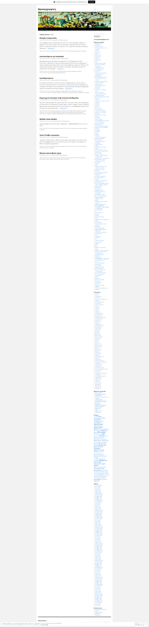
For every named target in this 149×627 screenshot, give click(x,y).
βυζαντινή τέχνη (58, 51)
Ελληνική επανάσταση (55, 72)
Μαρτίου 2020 (98, 525)
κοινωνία (80, 91)
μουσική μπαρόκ (104, 470)
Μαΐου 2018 (97, 556)
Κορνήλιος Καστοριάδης (99, 437)
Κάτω (96, 244)
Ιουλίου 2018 (97, 553)
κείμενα (97, 381)
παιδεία (96, 297)
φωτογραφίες (98, 313)
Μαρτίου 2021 (98, 508)
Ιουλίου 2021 (97, 503)
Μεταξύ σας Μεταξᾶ (99, 279)
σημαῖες (96, 276)
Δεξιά (96, 332)
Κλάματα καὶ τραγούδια (100, 247)
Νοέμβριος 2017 (98, 564)
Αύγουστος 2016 (98, 585)
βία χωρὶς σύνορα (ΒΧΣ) (100, 176)
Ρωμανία (58, 157)
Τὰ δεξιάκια (97, 281)
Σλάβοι (74, 110)
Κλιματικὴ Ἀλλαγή (99, 181)
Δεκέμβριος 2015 (98, 596)
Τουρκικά (97, 128)
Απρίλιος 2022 (98, 490)
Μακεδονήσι (97, 226)
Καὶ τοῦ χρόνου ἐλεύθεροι (100, 114)
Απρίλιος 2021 (98, 507)
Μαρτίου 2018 (98, 559)
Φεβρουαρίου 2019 (99, 543)
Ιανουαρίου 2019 (98, 545)
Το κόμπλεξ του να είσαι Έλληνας (102, 158)
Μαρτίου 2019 (98, 542)
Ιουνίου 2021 (97, 504)
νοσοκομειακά (98, 236)
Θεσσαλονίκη (98, 336)
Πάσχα (99, 442)
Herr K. (96, 409)
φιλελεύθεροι (98, 314)
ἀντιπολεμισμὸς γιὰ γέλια (100, 149)
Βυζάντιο (97, 429)
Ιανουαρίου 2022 (98, 495)
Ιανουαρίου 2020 (98, 528)
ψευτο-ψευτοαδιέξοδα (99, 262)
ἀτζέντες (97, 106)
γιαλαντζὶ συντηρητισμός (100, 137)
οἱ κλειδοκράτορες (99, 209)
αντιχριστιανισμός (97, 453)
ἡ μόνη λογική (98, 54)
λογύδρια (97, 88)
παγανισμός (101, 473)
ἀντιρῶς (96, 133)
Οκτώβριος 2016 (98, 582)
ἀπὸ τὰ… (97, 165)
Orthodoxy (54, 113)
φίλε (96, 235)
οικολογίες (97, 387)
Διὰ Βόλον (97, 113)
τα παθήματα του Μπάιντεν (101, 232)
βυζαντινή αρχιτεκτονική (100, 369)
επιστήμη (97, 374)
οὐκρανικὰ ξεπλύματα (100, 169)
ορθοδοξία (49, 113)
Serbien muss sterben (48, 119)
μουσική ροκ (96, 471)
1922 (96, 61)
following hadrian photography (101, 401)
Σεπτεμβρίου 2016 (99, 584)
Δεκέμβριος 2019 (98, 529)
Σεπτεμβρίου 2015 (99, 601)
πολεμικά (97, 57)
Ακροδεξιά (58, 91)
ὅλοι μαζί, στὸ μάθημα (100, 285)
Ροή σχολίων (97, 613)
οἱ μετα (96, 248)
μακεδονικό (81, 92)
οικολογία (97, 385)
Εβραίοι (96, 334)
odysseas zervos (98, 412)
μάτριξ (96, 53)
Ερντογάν (96, 434)
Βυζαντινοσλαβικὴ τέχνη (50, 153)
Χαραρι (96, 99)
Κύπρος (105, 439)
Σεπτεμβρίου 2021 (99, 500)
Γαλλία (102, 429)
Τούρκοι (68, 71)
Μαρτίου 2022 (98, 492)
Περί (46, 29)
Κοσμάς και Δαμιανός (75, 51)
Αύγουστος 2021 (98, 501)
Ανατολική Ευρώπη (56, 112)
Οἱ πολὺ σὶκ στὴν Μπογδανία (101, 288)
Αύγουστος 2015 (98, 602)
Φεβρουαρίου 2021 (99, 510)
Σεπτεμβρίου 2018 (99, 550)
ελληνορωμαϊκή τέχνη (99, 376)
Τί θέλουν (97, 116)
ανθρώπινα (97, 366)
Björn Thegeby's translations (100, 394)
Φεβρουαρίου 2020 (99, 527)
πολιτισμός (97, 278)
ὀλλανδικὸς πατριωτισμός (100, 272)
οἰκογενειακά (98, 56)
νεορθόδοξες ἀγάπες (99, 67)
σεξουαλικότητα (98, 304)
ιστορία (61, 128)
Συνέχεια (51, 48)
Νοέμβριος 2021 (98, 497)
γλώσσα (97, 371)
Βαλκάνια (83, 157)
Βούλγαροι (55, 71)
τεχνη (96, 310)
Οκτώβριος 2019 (98, 532)
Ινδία (96, 341)
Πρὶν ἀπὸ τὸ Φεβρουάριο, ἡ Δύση (102, 96)
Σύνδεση (97, 610)
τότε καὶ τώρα (98, 107)
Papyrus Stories (98, 404)
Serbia (80, 113)
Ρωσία (72, 91)
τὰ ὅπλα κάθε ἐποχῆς (99, 228)
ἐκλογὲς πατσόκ (98, 242)
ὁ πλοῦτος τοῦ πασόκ (99, 240)
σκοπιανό (49, 92)
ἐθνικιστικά (97, 130)
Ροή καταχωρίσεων (99, 612)
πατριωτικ (97, 135)
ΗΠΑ (103, 434)
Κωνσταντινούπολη (99, 439)
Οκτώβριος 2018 (98, 549)
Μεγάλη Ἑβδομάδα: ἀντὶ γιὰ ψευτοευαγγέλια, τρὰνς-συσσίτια (101, 78)
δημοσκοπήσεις (98, 75)
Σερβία (70, 112)
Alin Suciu (97, 398)
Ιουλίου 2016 (97, 587)
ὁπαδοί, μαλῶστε (98, 154)
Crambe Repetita (98, 395)
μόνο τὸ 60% (97, 131)
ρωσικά (96, 163)
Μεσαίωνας (97, 345)
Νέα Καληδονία (98, 282)
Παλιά (96, 218)
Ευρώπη (100, 434)
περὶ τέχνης (97, 52)
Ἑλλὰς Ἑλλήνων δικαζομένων (101, 172)
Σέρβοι (52, 51)
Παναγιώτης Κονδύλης (100, 443)
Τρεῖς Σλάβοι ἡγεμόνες (49, 135)
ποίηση (96, 300)
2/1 (95, 211)
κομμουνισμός (97, 467)
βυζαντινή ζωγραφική (58, 159)
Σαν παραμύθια (98, 356)
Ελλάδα (61, 71)
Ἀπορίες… (97, 145)
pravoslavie (67, 113)
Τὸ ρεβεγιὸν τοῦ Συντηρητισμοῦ (102, 219)
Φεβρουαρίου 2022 (99, 493)
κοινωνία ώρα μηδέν (99, 464)
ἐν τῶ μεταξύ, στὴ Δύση (100, 110)
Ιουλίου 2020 (97, 520)
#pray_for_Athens (98, 186)
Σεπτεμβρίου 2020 (99, 517)
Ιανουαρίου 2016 (98, 595)
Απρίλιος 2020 (98, 524)
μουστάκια (97, 283)
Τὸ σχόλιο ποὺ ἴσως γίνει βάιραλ (102, 250)
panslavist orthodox (61, 113)
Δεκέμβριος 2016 (98, 580)
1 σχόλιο (84, 113)
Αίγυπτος (97, 321)
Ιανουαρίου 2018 (98, 562)
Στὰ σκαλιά (97, 60)
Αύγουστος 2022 (98, 485)
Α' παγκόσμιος (74, 128)
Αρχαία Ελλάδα (98, 426)
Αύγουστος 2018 (98, 552)
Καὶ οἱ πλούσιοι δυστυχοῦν (100, 195)
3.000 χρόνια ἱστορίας (99, 95)
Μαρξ (101, 440)
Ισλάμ (96, 339)
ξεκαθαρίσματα (46, 78)
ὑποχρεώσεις (97, 255)
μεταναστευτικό (99, 468)
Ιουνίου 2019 (97, 538)
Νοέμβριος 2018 (98, 548)
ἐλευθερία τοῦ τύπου (99, 68)
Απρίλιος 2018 (98, 557)
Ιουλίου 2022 (97, 486)
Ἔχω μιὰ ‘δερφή (98, 119)
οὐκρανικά (97, 170)
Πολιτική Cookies (44, 624)
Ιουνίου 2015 (97, 605)
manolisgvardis (98, 408)
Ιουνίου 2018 (97, 555)
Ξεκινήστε (91, 1)
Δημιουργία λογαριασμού (100, 609)
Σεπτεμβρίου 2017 (99, 567)
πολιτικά (97, 303)
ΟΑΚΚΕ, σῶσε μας (99, 144)
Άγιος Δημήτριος (83, 146)
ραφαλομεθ (97, 187)
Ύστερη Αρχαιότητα (99, 317)
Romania (73, 113)
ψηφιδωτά (96, 481)
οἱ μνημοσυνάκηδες (99, 173)
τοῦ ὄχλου (97, 103)
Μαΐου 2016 (97, 589)
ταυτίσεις (97, 50)
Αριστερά (53, 91)
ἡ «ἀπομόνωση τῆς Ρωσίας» (100, 147)
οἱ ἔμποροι (97, 289)
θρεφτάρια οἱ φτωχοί (99, 254)
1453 (96, 293)
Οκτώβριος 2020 (98, 515)
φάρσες (96, 200)
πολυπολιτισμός (98, 302)
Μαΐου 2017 (97, 573)
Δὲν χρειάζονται (98, 265)
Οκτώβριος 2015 (98, 599)
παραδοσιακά (98, 264)
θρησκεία (84, 110)
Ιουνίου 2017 (97, 571)
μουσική (96, 384)
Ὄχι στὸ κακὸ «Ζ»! (99, 109)
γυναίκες (97, 370)
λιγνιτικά (97, 71)
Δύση (96, 331)
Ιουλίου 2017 (97, 570)
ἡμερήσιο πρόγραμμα (99, 138)
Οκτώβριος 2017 (98, 566)
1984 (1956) (97, 174)
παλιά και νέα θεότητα (56, 110)
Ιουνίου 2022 (97, 488)
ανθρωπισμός (98, 364)
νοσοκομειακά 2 (98, 233)
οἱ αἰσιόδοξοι (97, 142)
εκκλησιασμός (43, 113)
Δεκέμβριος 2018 (98, 546)
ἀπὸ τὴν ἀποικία (98, 70)
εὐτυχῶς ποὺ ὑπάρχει (99, 216)
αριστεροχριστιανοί (73, 92)
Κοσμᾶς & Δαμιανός (48, 38)
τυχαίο (96, 307)
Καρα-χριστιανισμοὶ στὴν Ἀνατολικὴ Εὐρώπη (59, 98)
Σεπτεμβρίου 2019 (99, 534)
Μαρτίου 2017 (98, 575)
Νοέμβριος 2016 (98, 581)
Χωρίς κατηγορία (98, 360)
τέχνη (96, 309)
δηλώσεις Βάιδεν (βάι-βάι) (100, 112)
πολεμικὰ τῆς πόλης (99, 177)
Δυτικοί (96, 329)
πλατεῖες (97, 214)
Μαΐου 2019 (97, 539)
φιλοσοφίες (97, 316)
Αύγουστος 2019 (98, 535)
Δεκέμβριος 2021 (98, 496)
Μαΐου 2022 (97, 489)
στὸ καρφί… (97, 105)
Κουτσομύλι (97, 402)
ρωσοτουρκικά (98, 152)
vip (95, 239)
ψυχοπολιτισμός (98, 84)
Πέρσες (96, 348)
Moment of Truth (98, 43)
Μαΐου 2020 (97, 522)
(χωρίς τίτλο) (98, 59)
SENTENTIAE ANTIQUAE (100, 405)
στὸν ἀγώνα (97, 98)
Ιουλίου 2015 (97, 603)
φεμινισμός (96, 478)
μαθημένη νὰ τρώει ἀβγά (100, 63)
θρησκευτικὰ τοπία (99, 190)
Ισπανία (106, 436)
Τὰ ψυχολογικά (98, 188)
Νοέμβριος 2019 (98, 531)
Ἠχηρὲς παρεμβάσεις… (100, 197)
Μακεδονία (67, 91)
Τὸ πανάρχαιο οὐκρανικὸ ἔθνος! (102, 126)
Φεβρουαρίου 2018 (99, 560)
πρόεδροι (97, 215)
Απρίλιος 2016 (98, 591)
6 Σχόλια (63, 72)
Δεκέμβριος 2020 (98, 513)
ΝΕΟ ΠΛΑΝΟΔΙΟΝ (99, 406)
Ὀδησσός (97, 134)
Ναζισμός (95, 442)
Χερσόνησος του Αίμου (76, 71)
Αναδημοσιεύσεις (99, 325)
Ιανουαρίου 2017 (98, 578)
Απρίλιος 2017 (98, 574)
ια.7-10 (96, 261)
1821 (52, 71)
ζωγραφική (97, 377)
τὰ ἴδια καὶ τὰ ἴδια (99, 46)
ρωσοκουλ (97, 237)
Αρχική (41, 29)
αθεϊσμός (79, 110)
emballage (97, 286)
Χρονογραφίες (47, 9)
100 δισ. (96, 148)
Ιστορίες (97, 338)
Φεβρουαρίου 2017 (99, 577)
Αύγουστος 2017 (98, 569)
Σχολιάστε (83, 51)
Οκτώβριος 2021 (98, 499)
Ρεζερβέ (96, 221)
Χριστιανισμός (80, 112)
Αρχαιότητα (97, 318)
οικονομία (97, 388)
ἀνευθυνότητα (98, 222)
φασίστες (54, 92)
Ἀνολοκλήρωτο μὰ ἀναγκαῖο (52, 56)
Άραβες (96, 311)
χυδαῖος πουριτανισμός (100, 194)
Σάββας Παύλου (98, 410)
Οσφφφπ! (97, 243)
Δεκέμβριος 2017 (98, 563)
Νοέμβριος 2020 (98, 514)
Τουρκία (100, 447)
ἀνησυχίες (97, 179)
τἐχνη (96, 306)
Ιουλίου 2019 (97, 536)
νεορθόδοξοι (101, 471)
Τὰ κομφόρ (97, 117)
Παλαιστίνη (97, 349)
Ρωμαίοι (97, 352)
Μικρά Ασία (97, 346)
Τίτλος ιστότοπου (98, 392)
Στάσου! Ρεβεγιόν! (99, 212)
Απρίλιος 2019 (98, 541)
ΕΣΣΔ (106, 430)
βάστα (96, 246)
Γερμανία (53, 128)
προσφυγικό (96, 476)
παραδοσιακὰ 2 (98, 257)
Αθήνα (96, 323)
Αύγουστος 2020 (98, 518)
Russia (76, 113)
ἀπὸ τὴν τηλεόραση (99, 268)
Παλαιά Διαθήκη (103, 442)
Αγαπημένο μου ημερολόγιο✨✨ (102, 397)
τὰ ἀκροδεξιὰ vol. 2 (99, 198)
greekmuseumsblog (98, 399)
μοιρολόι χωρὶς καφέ (99, 267)
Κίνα (96, 342)
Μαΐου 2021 (97, 506)
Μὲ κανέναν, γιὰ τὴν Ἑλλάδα (101, 151)
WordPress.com (98, 615)
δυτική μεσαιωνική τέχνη (100, 373)
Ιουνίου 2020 (97, 521)
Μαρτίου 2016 (98, 592)
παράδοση (97, 296)
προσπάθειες (97, 45)
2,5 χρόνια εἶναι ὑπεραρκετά (101, 180)
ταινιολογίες (98, 162)
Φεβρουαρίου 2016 (99, 594)
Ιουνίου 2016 (97, 588)
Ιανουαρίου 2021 (98, 511)
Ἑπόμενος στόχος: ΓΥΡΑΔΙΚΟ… (101, 127)
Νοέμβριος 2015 (98, 598)
